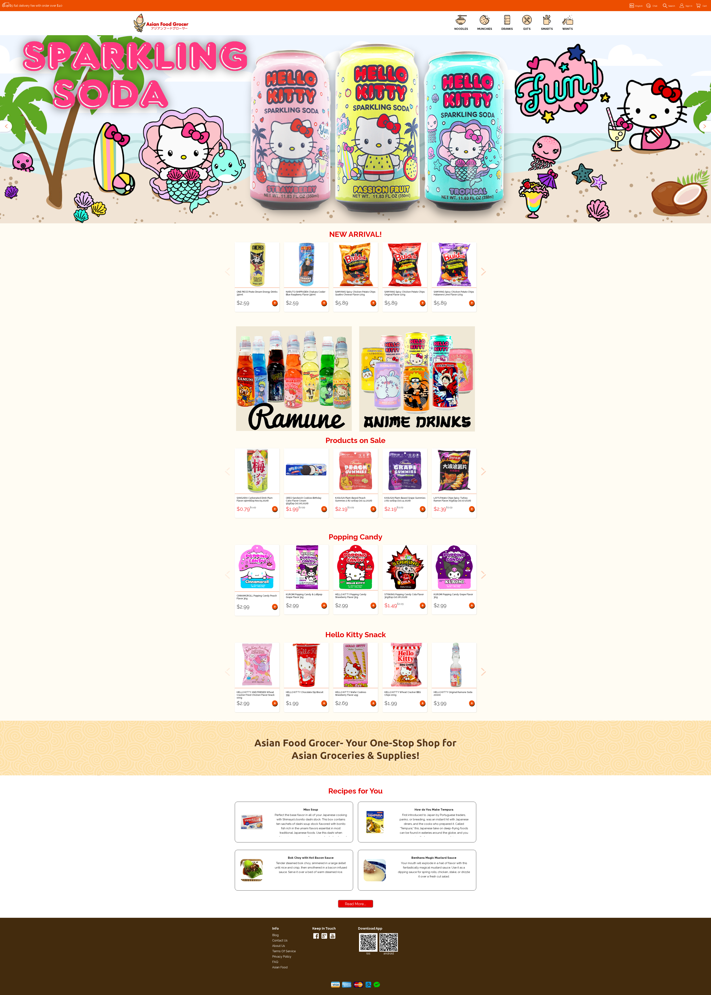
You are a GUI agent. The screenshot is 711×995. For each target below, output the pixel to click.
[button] (6, 126)
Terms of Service (284, 951)
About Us (278, 946)
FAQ (275, 962)
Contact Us (280, 940)
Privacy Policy (281, 956)
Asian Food (280, 967)
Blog (275, 935)
